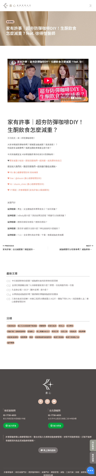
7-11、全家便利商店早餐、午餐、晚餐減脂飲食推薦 (41, 234)
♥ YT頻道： (28, 189)
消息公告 (64, 331)
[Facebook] (40, 401)
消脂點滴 (73, 331)
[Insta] (47, 401)
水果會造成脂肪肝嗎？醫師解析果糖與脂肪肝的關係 (35, 294)
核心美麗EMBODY (43, 331)
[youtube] (54, 401)
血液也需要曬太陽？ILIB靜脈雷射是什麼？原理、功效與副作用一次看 (43, 285)
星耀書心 (31, 331)
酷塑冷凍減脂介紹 (72, 337)
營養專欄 (23, 337)
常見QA (61, 326)
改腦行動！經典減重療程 (16, 331)
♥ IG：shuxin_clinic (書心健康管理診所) (26, 184)
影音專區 (10, 22)
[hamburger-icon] (90, 5)
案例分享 (55, 331)
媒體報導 (42, 326)
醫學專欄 (10, 343)
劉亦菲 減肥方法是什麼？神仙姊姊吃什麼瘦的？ (39, 228)
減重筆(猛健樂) (12, 337)
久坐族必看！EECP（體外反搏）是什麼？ (30, 289)
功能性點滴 (11, 326)
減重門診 (12, 202)
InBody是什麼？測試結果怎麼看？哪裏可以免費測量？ (42, 215)
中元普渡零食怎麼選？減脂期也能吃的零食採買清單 (35, 280)
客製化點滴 (52, 326)
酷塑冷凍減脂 (59, 337)
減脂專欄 (82, 331)
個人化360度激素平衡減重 (27, 326)
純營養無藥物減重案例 (43, 337)
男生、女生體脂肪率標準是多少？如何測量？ (38, 208)
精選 (31, 337)
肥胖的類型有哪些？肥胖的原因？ (33, 221)
